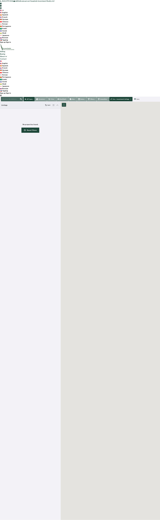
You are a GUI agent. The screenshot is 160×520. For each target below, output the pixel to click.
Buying (2, 54)
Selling (2, 51)
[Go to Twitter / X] (1, 6)
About (2, 56)
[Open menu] (1, 95)
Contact (3, 59)
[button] (30, 130)
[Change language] (2, 10)
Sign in (8, 42)
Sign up (3, 42)
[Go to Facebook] (1, 3)
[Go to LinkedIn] (1, 8)
